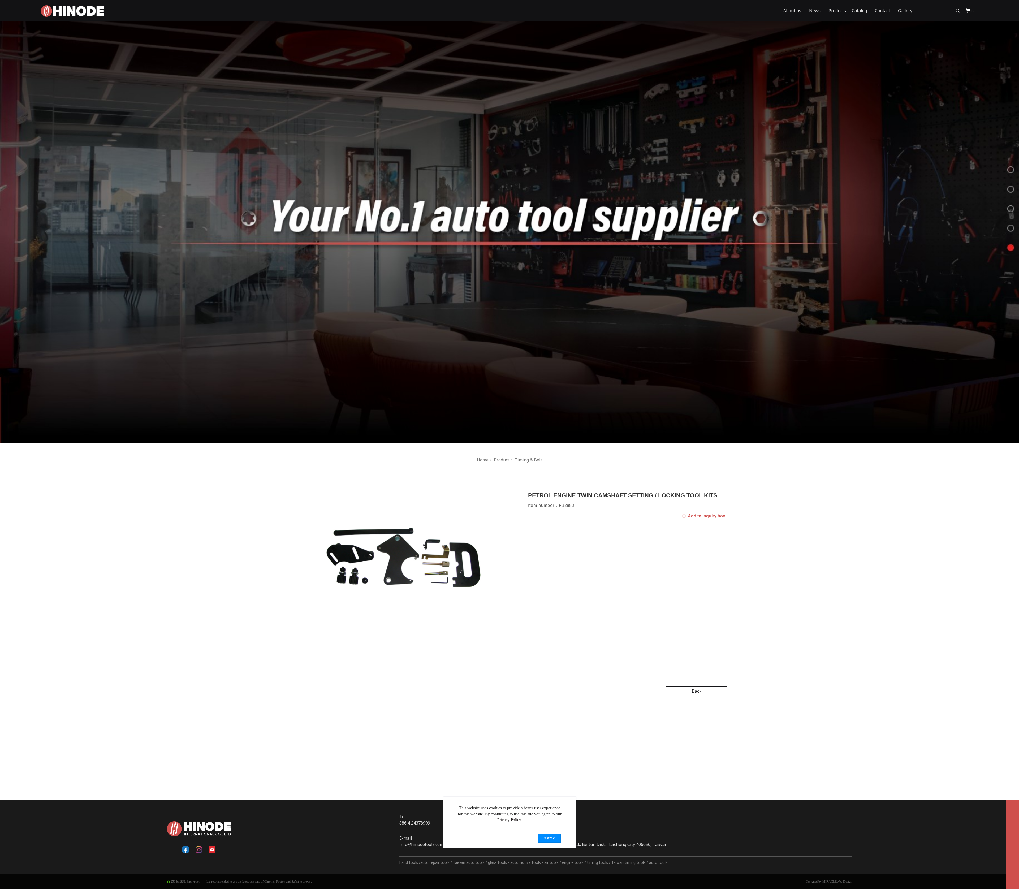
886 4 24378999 (414, 823)
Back (696, 691)
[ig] (199, 849)
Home (483, 460)
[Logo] (72, 11)
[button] (958, 11)
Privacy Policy (509, 820)
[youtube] (212, 849)
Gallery (905, 11)
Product (836, 11)
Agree (549, 838)
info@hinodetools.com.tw (424, 844)
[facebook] (185, 849)
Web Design (844, 881)
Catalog (859, 11)
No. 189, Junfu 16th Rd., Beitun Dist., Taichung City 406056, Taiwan (601, 844)
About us (792, 11)
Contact (882, 11)
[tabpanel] (509, 232)
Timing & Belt (528, 460)
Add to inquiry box (706, 516)
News (815, 11)
